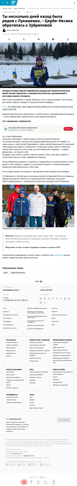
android (11, 464)
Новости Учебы (59, 369)
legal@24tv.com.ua (28, 456)
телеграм (58, 255)
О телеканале (7, 318)
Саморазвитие (57, 382)
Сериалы (32, 383)
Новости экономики (14, 369)
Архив (53, 318)
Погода (8, 356)
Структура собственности (59, 315)
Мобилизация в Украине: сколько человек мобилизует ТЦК (62, 360)
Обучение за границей (60, 385)
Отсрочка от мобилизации (61, 355)
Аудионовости (11, 353)
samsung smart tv (45, 464)
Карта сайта (55, 321)
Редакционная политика (10, 315)
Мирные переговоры (36, 348)
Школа (55, 377)
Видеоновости (11, 350)
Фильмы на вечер (35, 377)
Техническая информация (35, 328)
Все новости (11, 340)
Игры (53, 324)
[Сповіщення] (74, 3)
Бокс (31, 397)
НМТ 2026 (56, 379)
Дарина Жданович (13, 30)
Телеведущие (7, 321)
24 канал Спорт (7, 8)
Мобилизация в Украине (62, 340)
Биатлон (32, 405)
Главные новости (12, 342)
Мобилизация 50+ (59, 347)
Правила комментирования (35, 325)
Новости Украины (12, 345)
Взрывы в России (35, 358)
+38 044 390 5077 (46, 290)
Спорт (32, 394)
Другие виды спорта (36, 408)
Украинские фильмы (36, 375)
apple (22, 464)
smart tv (33, 464)
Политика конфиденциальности (37, 308)
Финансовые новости (13, 377)
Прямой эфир (10, 348)
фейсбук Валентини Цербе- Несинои (24, 34)
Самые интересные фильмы (39, 372)
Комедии (32, 380)
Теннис (32, 402)
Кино (31, 369)
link (41, 298)
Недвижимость (12, 394)
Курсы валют (10, 375)
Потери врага (34, 361)
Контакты (54, 308)
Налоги (8, 385)
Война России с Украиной (39, 340)
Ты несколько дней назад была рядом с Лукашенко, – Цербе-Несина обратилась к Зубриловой (51, 8)
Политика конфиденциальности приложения (37, 317)
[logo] (13, 2)
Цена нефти (10, 372)
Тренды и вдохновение (13, 402)
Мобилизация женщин (60, 350)
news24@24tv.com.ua (11, 290)
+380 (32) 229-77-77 (17, 453)
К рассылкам (64, 420)
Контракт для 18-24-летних (62, 353)
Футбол (32, 400)
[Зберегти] (68, 39)
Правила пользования (10, 328)
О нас (4, 308)
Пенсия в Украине (12, 388)
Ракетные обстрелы (36, 342)
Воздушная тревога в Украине (40, 350)
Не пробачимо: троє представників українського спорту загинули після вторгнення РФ (37, 108)
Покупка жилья (11, 400)
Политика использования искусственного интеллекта (35, 312)
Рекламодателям (8, 324)
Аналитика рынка (12, 397)
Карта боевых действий (37, 345)
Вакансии (54, 311)
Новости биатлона (19, 8)
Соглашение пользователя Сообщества (35, 321)
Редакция (6, 311)
